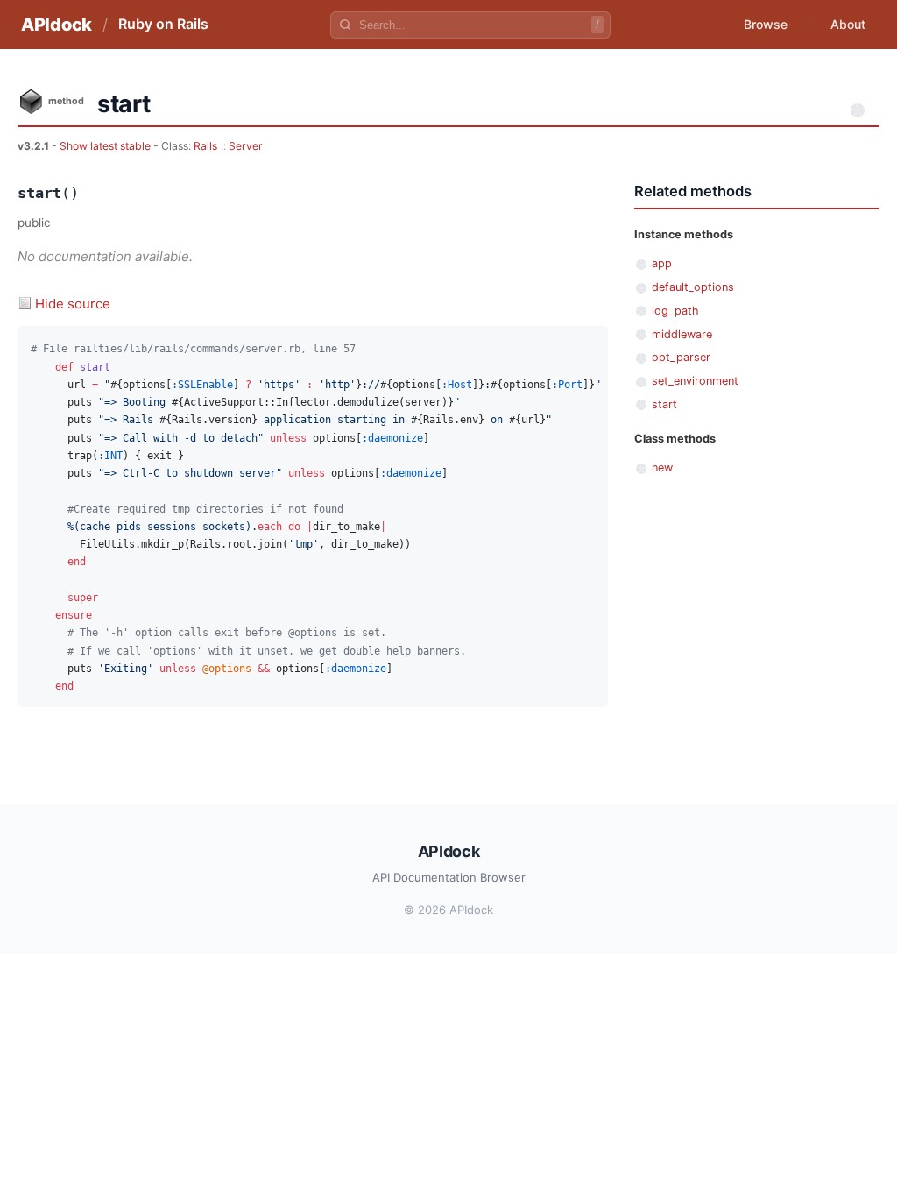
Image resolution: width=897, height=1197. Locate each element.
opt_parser (681, 357)
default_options (693, 287)
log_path (675, 310)
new (662, 467)
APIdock (56, 24)
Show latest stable (106, 145)
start (664, 404)
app (662, 263)
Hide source (72, 303)
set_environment (695, 380)
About (847, 24)
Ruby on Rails (163, 23)
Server (246, 145)
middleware (682, 334)
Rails (205, 145)
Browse (766, 24)
